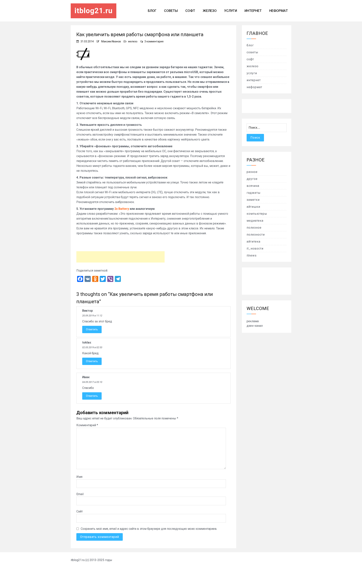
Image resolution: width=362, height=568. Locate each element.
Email (80, 494)
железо (210, 11)
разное (252, 172)
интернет (253, 11)
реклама (253, 321)
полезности (256, 234)
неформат (278, 11)
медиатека (255, 220)
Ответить (92, 329)
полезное (254, 227)
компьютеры (257, 213)
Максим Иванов (111, 41)
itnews (252, 255)
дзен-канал (255, 326)
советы (171, 11)
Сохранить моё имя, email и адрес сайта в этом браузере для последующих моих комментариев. (149, 529)
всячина (253, 186)
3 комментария (153, 41)
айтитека (253, 241)
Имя (79, 477)
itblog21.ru (93, 10)
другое (252, 179)
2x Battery (121, 209)
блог (152, 11)
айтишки (253, 206)
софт (190, 11)
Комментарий (87, 425)
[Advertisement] (120, 257)
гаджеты (254, 193)
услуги (230, 11)
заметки (253, 200)
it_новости (255, 248)
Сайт (79, 511)
